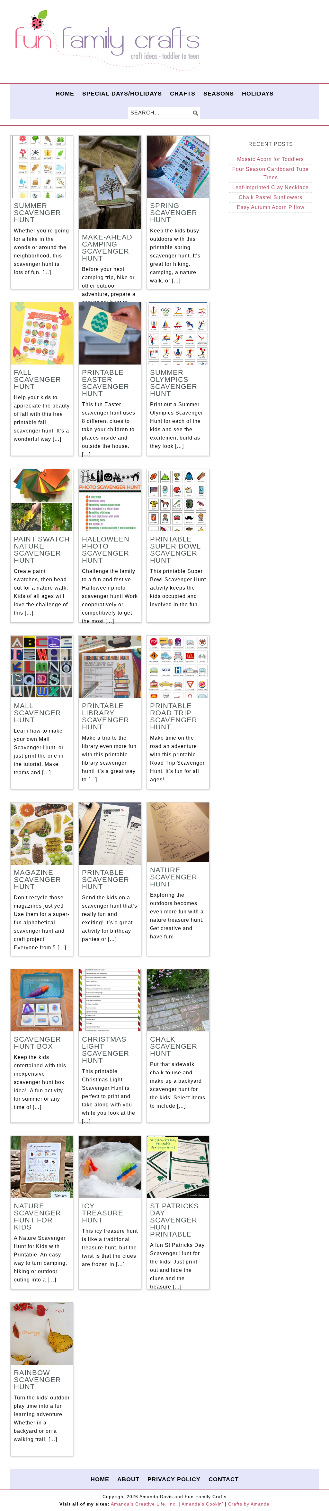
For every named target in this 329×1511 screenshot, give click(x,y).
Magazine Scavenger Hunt (37, 880)
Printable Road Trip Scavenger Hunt (173, 716)
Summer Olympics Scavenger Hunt (173, 383)
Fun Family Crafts (106, 41)
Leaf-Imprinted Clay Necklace (270, 187)
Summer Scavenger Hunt (37, 213)
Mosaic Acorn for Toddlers (270, 159)
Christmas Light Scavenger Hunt (105, 1049)
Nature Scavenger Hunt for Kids (37, 1216)
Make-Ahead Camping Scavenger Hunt (107, 247)
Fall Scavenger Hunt (37, 379)
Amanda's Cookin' (202, 1504)
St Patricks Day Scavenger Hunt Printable (174, 1220)
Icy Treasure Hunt (102, 1213)
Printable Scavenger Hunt (105, 880)
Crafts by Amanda (249, 1504)
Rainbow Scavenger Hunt (37, 1380)
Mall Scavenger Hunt (37, 713)
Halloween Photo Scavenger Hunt (105, 549)
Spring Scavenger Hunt (173, 213)
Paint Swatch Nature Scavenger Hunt (42, 549)
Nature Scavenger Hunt (173, 877)
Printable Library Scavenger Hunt (105, 716)
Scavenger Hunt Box (37, 1042)
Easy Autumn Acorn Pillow (271, 207)
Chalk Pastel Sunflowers (270, 197)
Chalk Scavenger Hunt (173, 1046)
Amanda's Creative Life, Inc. (144, 1504)
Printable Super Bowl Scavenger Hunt (175, 549)
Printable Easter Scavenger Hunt (105, 383)
